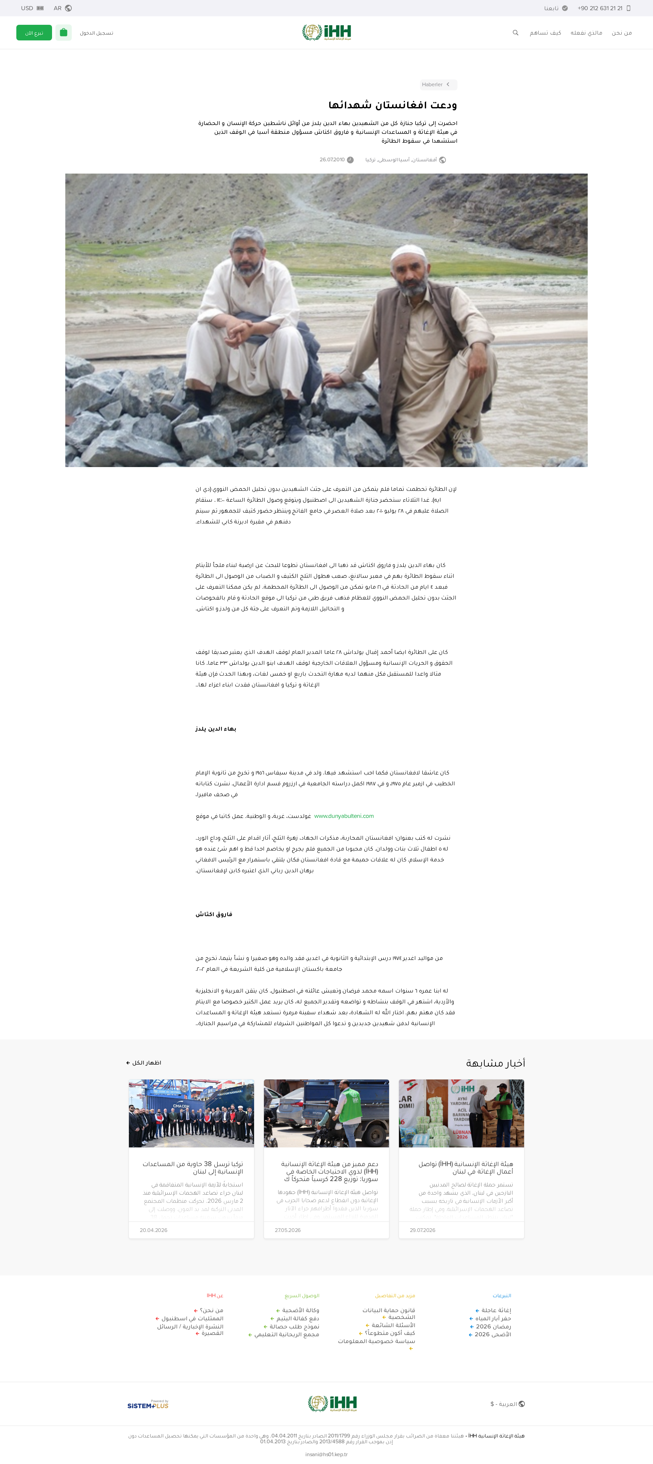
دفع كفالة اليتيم (298, 1318)
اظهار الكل (146, 1062)
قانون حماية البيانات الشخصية (388, 1313)
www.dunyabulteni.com (344, 815)
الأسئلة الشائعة (393, 1325)
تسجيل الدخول (96, 32)
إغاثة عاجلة (496, 1310)
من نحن (622, 32)
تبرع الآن (34, 32)
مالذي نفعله (586, 32)
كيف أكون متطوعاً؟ (390, 1332)
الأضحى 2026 (493, 1334)
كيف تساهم (545, 32)
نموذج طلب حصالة (294, 1326)
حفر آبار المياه (493, 1318)
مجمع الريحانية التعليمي (286, 1334)
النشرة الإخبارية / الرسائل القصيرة (190, 1330)
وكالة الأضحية (300, 1310)
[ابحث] (515, 32)
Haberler (432, 84)
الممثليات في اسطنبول (192, 1318)
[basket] (63, 32)
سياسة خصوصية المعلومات (376, 1341)
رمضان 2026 (493, 1326)
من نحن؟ (211, 1310)
